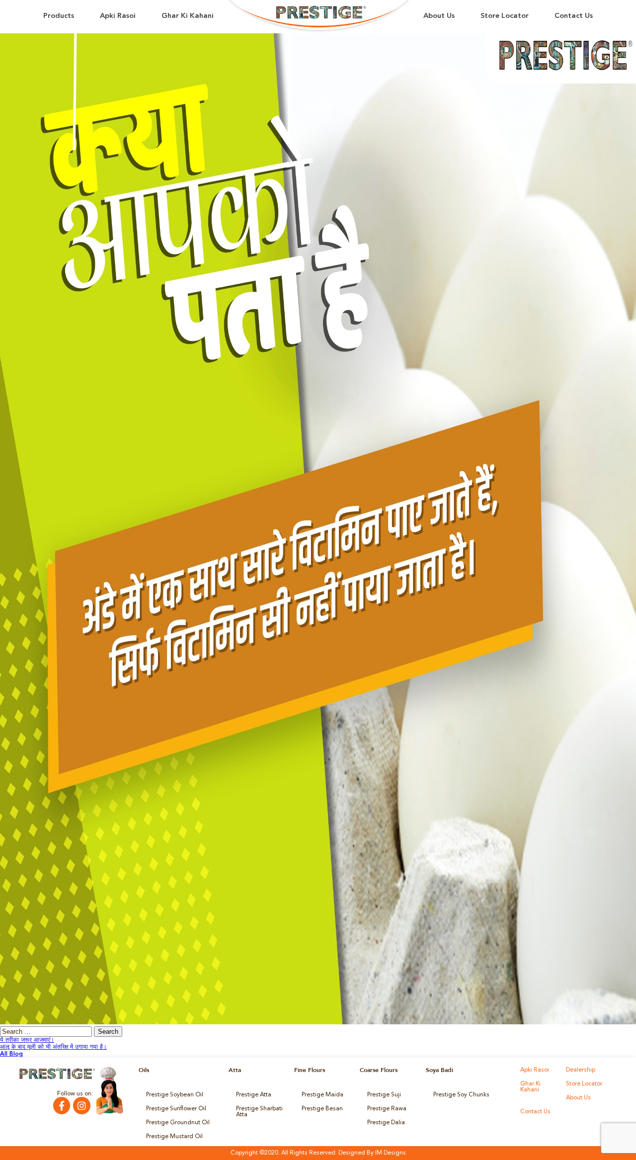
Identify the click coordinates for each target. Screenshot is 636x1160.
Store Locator (504, 16)
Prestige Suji (384, 1095)
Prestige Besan (322, 1109)
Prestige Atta (253, 1095)
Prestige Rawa (386, 1109)
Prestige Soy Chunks (461, 1095)
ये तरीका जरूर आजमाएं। (27, 1040)
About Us (439, 16)
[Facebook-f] (61, 1105)
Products (58, 16)
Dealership (580, 1070)
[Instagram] (81, 1105)
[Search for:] (47, 1032)
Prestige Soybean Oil (174, 1095)
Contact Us (574, 16)
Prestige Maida (322, 1095)
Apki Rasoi (118, 16)
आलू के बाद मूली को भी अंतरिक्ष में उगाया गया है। (53, 1047)
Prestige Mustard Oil (174, 1137)
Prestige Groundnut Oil (178, 1123)
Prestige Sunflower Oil (176, 1109)
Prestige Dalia (386, 1123)
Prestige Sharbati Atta (259, 1112)
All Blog (11, 1054)
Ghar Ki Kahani (187, 16)
